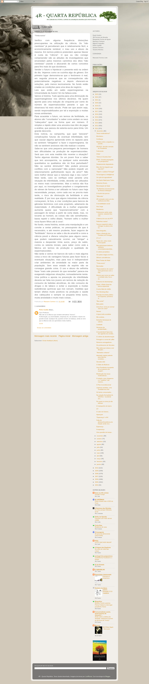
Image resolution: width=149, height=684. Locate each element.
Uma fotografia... (101, 230)
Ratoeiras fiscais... (102, 183)
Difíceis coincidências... (103, 257)
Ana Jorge (99, 206)
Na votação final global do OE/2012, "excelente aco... (104, 396)
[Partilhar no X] (77, 302)
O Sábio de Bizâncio (102, 364)
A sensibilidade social (103, 203)
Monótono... (100, 136)
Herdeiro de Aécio (101, 588)
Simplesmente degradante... (105, 164)
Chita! (98, 154)
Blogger (107, 676)
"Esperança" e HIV (102, 417)
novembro (100, 436)
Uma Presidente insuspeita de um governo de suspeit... (105, 369)
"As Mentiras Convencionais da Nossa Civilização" (105, 189)
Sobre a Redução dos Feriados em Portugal (104, 234)
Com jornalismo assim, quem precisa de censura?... (103, 613)
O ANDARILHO (100, 569)
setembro (100, 441)
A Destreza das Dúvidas (103, 508)
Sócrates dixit (100, 362)
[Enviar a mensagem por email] (73, 302)
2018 (97, 108)
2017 (97, 111)
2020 (97, 103)
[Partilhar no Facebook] (79, 302)
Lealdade (99, 324)
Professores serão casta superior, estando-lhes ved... (104, 214)
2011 (96, 128)
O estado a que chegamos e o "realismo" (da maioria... (104, 380)
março (99, 458)
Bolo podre (99, 304)
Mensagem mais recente (45, 336)
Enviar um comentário (44, 328)
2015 (97, 117)
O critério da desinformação (105, 336)
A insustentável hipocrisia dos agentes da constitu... (105, 332)
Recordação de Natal (103, 186)
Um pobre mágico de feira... (105, 254)
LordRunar (88, 676)
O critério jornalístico (103, 252)
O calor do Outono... (102, 411)
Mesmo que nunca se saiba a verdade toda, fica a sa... (105, 277)
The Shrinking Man (102, 292)
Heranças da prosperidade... (102, 328)
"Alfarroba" (99, 196)
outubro (99, 438)
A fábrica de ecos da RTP (104, 218)
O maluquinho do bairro (104, 406)
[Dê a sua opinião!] (75, 302)
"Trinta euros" (100, 263)
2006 (97, 479)
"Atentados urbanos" (103, 352)
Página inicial (64, 336)
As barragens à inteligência (105, 174)
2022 (97, 97)
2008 (97, 473)
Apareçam (99, 414)
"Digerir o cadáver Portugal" (105, 172)
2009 (97, 471)
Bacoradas (99, 266)
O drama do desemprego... (105, 281)
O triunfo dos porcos (102, 193)
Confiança (99, 139)
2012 (97, 125)
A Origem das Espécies (103, 547)
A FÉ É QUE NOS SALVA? (103, 542)
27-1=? (98, 238)
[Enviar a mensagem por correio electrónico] (69, 301)
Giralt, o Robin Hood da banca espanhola (103, 285)
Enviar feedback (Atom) (50, 340)
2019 (97, 105)
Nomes (98, 311)
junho (99, 450)
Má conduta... (100, 317)
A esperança (100, 429)
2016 (97, 114)
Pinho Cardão (44, 310)
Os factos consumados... (104, 392)
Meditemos (99, 209)
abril (98, 456)
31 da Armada (99, 564)
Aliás (96, 541)
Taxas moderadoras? (103, 133)
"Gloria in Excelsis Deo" (103, 157)
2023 (97, 94)
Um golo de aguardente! (104, 177)
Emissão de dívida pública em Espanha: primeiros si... (104, 296)
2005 (97, 482)
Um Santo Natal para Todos (105, 180)
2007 (97, 476)
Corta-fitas (98, 525)
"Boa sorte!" (100, 301)
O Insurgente (99, 532)
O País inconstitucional (103, 385)
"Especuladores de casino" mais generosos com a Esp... (105, 270)
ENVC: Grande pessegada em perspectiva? (104, 160)
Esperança (99, 426)
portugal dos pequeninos (104, 556)
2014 (97, 120)
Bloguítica (98, 601)
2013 (97, 123)
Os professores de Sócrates (105, 345)
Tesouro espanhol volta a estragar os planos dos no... (104, 226)
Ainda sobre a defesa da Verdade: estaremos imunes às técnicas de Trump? (104, 618)
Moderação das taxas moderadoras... (103, 374)
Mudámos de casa (101, 527)
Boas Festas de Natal (103, 260)
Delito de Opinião (101, 517)
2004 (97, 485)
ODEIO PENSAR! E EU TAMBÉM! (107, 591)
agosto (99, 444)
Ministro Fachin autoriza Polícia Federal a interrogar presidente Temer (103, 605)
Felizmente (99, 151)
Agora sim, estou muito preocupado (103, 241)
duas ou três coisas (102, 493)
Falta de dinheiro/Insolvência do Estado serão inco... (104, 422)
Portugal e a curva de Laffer (105, 339)
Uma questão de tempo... (104, 432)
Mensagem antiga (80, 336)
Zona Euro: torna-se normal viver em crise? (105, 307)
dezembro (100, 131)
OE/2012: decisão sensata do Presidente (104, 147)
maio (98, 453)
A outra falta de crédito (103, 289)
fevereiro (100, 461)
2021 (97, 100)
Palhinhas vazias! (102, 221)
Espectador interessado (103, 574)
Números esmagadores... (104, 342)
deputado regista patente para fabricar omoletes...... (104, 357)
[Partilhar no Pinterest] (81, 302)
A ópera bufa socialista (103, 314)
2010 (97, 468)
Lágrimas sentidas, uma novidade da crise (104, 388)
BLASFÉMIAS (99, 499)
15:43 (41, 323)
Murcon (97, 625)
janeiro (99, 464)
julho (98, 447)
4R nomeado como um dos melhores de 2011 (105, 200)
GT (97, 409)
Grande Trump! (100, 494)
